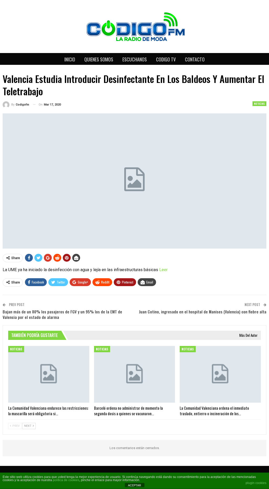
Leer (163, 269)
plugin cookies (256, 483)
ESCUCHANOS (134, 59)
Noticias (259, 104)
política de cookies (66, 480)
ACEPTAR (134, 485)
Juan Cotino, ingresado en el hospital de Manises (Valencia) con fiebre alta (202, 311)
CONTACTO (195, 59)
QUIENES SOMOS (98, 59)
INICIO (69, 59)
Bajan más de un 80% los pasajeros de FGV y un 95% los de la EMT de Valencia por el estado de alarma (62, 314)
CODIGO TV (166, 59)
